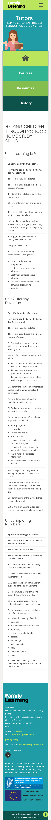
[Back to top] (45, 814)
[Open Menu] (41, 5)
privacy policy (11, 739)
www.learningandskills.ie (31, 744)
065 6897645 (17, 731)
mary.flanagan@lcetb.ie (23, 734)
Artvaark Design (30, 817)
